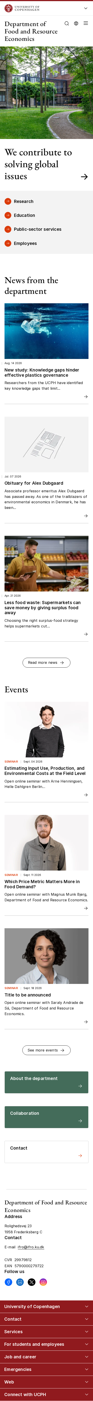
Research (24, 201)
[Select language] (76, 23)
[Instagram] (43, 1282)
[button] (84, 31)
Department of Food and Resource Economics (31, 31)
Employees (25, 243)
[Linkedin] (20, 1282)
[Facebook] (8, 1282)
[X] (31, 1282)
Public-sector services (37, 229)
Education (24, 215)
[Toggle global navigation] (86, 9)
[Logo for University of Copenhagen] (39, 8)
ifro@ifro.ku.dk (31, 1247)
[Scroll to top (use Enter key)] (84, 1326)
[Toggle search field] (67, 23)
